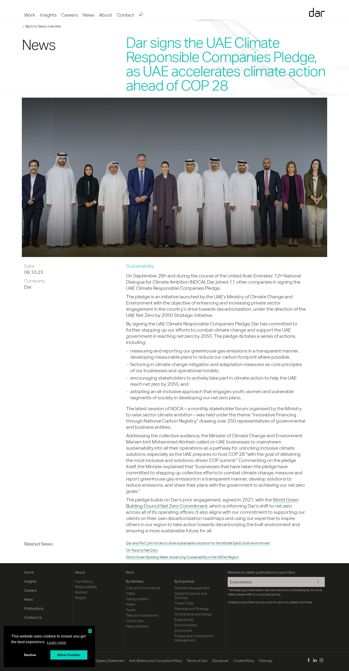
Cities (130, 593)
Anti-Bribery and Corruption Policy (155, 661)
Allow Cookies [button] (68, 655)
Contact (125, 15)
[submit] (140, 14)
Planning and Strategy (191, 609)
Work (29, 15)
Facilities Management (192, 588)
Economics (183, 630)
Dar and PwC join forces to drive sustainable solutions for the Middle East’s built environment (198, 543)
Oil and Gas (135, 621)
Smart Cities (184, 603)
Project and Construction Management (194, 638)
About (105, 15)
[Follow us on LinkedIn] (315, 660)
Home (29, 572)
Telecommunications (142, 615)
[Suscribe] (315, 582)
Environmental (185, 625)
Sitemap (265, 661)
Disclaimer (220, 661)
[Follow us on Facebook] (308, 660)
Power (131, 610)
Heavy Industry (137, 626)
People (80, 598)
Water (130, 604)
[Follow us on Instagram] (321, 660)
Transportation (137, 599)
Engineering (183, 620)
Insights (48, 15)
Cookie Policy (243, 661)
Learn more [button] (56, 643)
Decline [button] (30, 655)
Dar (317, 12)
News (88, 15)
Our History (84, 581)
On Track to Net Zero (142, 550)
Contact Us (33, 617)
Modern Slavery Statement (103, 661)
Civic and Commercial (143, 588)
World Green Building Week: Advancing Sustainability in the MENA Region (182, 557)
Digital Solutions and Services (190, 595)
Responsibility (86, 587)
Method (81, 592)
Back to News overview (43, 26)
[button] (90, 631)
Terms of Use (197, 661)
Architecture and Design (193, 614)
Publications (33, 608)
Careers (69, 15)
